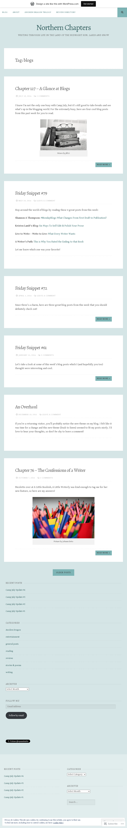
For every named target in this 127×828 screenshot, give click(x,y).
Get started (88, 4)
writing (9, 672)
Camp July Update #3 (15, 597)
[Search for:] (81, 802)
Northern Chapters (63, 27)
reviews (9, 658)
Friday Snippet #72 (31, 288)
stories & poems (13, 665)
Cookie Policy (58, 823)
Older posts (63, 572)
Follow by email (16, 715)
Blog (5, 12)
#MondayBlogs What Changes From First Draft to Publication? (74, 217)
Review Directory (66, 12)
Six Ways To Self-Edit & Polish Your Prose (61, 225)
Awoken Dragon (13, 630)
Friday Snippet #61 (30, 347)
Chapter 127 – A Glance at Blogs (42, 88)
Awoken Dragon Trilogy (38, 12)
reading (9, 651)
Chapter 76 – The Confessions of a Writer (50, 470)
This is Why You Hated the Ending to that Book (59, 241)
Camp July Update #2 (15, 604)
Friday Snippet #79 (31, 193)
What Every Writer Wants (61, 233)
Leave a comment (46, 201)
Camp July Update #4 (15, 590)
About (16, 12)
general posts (12, 644)
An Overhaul (26, 407)
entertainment (13, 637)
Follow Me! (13, 700)
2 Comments (43, 96)
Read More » (103, 164)
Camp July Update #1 (15, 611)
